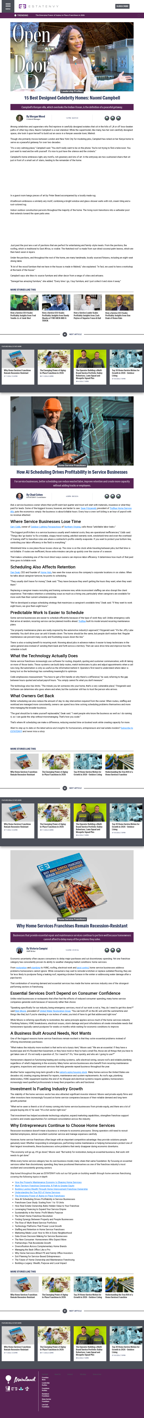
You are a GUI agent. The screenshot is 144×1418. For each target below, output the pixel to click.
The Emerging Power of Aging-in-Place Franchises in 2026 (60, 15)
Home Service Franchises (72, 465)
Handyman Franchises (45, 1395)
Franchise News (45, 1378)
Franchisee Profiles (45, 1389)
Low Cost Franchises (45, 1405)
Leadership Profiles (72, 91)
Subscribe (122, 6)
